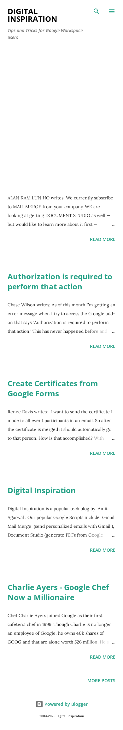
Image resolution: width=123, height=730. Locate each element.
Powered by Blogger (65, 704)
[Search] (96, 11)
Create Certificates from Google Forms (53, 388)
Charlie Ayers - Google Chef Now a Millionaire (58, 592)
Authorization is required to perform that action (60, 281)
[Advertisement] (61, 110)
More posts (101, 680)
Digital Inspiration (42, 490)
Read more (102, 239)
